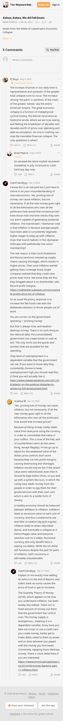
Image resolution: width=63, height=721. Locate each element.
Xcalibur (19, 401)
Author (18, 157)
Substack (15, 713)
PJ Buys (14, 79)
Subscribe (43, 4)
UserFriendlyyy (19, 182)
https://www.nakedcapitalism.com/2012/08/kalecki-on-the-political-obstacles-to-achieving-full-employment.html (34, 384)
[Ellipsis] (58, 79)
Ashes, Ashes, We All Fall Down (24, 17)
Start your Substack (22, 705)
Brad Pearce (10, 22)
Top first (54, 49)
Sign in (56, 4)
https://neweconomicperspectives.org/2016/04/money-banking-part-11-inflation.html (38, 665)
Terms (42, 693)
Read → (7, 38)
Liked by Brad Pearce (23, 83)
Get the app (48, 705)
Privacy (33, 693)
